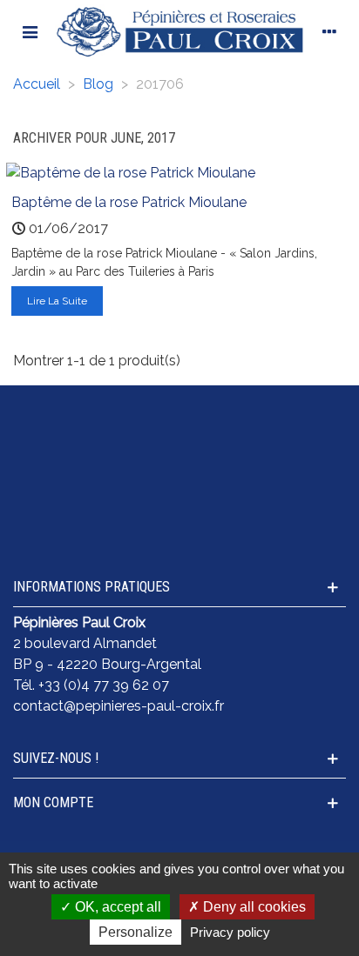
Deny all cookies (253, 906)
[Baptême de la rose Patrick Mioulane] (130, 172)
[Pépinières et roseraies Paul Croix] (179, 31)
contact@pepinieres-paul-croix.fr (118, 706)
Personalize (135, 932)
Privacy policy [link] (230, 932)
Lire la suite (57, 301)
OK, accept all (116, 906)
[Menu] (29, 31)
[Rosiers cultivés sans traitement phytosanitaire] (179, 476)
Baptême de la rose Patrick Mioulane (129, 202)
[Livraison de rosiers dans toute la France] (179, 443)
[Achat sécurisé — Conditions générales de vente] (179, 410)
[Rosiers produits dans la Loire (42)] (179, 509)
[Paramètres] (329, 31)
